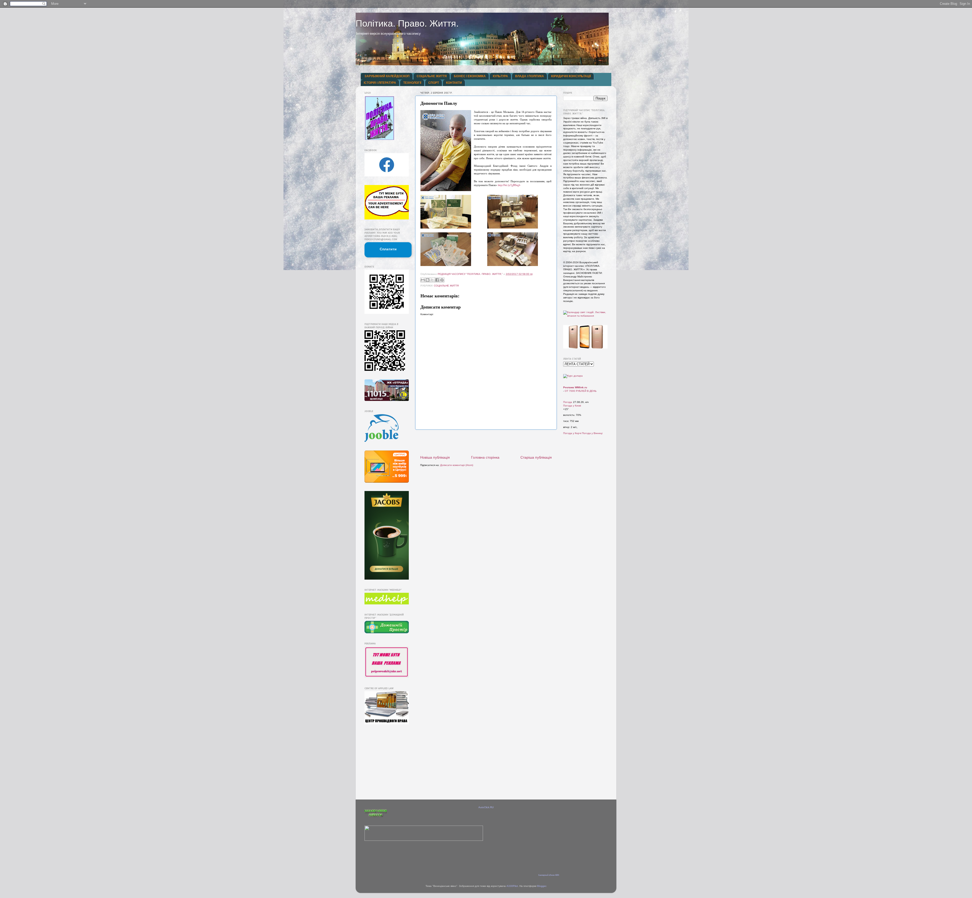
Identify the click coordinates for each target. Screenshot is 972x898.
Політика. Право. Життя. (407, 23)
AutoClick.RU (486, 807)
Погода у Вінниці (592, 433)
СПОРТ (433, 83)
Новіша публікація (435, 457)
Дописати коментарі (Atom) (456, 465)
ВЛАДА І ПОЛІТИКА (529, 76)
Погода (567, 402)
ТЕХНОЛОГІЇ (412, 83)
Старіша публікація (536, 457)
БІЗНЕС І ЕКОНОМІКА (470, 76)
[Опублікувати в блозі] (427, 279)
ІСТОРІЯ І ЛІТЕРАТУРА (380, 83)
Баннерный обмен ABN (548, 875)
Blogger (541, 886)
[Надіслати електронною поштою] (422, 279)
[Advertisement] (486, 442)
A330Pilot (512, 886)
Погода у (572, 405)
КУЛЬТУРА (500, 76)
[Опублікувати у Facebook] (437, 279)
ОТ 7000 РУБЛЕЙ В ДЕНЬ (581, 391)
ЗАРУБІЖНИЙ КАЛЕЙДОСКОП (387, 76)
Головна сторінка (485, 457)
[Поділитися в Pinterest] (441, 279)
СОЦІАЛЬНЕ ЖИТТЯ (432, 76)
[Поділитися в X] (432, 279)
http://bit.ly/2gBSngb (509, 185)
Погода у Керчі (572, 433)
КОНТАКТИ (454, 83)
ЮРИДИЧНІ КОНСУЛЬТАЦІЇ (571, 76)
